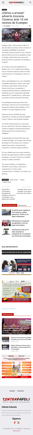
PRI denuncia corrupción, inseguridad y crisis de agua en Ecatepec (21, 223)
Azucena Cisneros (14, 179)
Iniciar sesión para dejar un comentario (16, 252)
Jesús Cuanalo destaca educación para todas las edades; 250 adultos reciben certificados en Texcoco (16, 328)
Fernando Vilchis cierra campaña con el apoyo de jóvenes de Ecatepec (24, 191)
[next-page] (6, 240)
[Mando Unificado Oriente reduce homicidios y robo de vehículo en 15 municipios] (5, 347)
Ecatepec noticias (7, 182)
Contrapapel (7, 26)
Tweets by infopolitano (9, 309)
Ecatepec (8, 7)
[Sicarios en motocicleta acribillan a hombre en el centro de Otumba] (5, 339)
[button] (3, 2)
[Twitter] (18, 422)
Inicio (3, 7)
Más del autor (22, 205)
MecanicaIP (16, 431)
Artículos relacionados (9, 205)
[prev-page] (3, 240)
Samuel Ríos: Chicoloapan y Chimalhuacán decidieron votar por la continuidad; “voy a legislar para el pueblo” (8, 194)
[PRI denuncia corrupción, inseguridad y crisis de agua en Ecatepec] (6, 223)
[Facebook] (14, 422)
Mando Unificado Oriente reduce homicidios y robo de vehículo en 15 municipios (21, 347)
